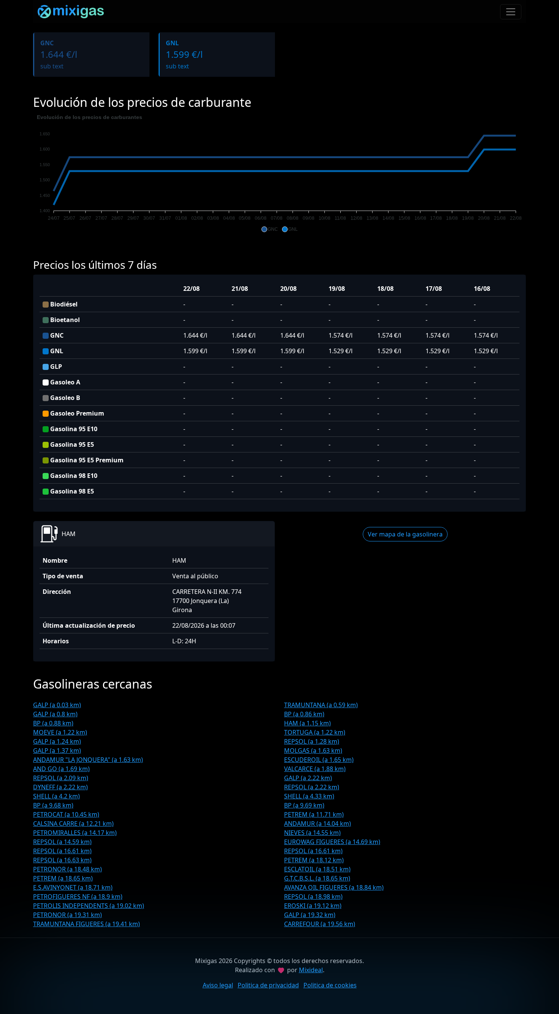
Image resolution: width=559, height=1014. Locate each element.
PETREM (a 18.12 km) (314, 860)
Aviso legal (218, 985)
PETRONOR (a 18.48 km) (67, 869)
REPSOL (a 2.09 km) (60, 778)
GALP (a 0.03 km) (57, 705)
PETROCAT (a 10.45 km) (66, 814)
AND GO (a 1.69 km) (61, 769)
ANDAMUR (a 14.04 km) (317, 823)
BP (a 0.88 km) (53, 723)
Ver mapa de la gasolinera (405, 534)
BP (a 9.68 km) (53, 805)
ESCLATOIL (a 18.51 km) (317, 869)
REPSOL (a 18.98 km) (313, 896)
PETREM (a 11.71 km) (314, 814)
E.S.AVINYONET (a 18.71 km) (73, 887)
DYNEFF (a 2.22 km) (60, 787)
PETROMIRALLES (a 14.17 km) (75, 832)
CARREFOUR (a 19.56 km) (319, 924)
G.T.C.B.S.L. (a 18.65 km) (317, 878)
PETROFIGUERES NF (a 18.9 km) (77, 896)
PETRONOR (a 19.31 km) (67, 915)
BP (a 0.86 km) (304, 714)
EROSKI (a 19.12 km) (312, 905)
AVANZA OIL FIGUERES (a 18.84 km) (334, 887)
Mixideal (311, 970)
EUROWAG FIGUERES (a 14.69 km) (332, 842)
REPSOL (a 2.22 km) (311, 787)
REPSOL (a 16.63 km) (62, 860)
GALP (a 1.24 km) (57, 741)
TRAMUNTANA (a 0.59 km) (321, 705)
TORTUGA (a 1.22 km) (314, 732)
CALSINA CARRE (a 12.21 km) (73, 823)
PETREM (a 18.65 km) (63, 878)
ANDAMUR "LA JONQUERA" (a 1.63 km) (88, 759)
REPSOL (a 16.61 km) (62, 851)
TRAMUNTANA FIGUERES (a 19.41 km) (86, 924)
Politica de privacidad (268, 985)
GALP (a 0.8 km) (55, 714)
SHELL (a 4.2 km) (56, 796)
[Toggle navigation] (510, 11)
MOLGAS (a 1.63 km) (313, 750)
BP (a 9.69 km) (304, 805)
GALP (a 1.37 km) (57, 750)
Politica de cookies (330, 985)
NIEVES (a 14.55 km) (312, 832)
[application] (279, 173)
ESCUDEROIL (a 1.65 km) (319, 759)
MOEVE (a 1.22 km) (60, 732)
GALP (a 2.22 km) (308, 778)
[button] (269, 229)
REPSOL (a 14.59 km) (62, 842)
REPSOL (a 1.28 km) (311, 741)
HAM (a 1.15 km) (307, 723)
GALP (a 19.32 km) (309, 915)
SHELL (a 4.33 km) (309, 796)
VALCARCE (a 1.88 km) (315, 769)
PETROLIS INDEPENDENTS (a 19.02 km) (88, 905)
